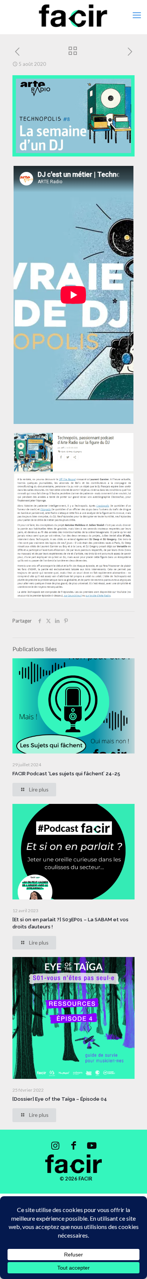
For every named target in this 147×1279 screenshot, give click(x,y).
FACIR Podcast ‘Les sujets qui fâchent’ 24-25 (66, 773)
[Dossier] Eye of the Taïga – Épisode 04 (59, 1099)
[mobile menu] (136, 15)
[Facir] (73, 15)
